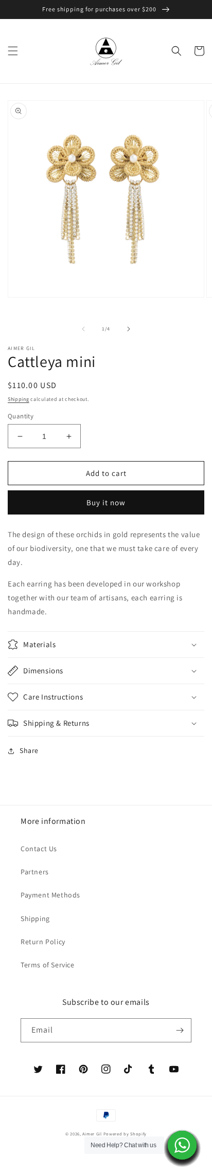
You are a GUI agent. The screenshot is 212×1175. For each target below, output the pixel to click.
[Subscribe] (179, 1030)
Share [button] (29, 750)
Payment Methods (50, 894)
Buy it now (106, 502)
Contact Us (39, 848)
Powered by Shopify (125, 1133)
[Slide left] (83, 329)
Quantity (20, 416)
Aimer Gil (91, 1133)
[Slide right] (128, 329)
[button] (13, 51)
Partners (35, 871)
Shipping (18, 399)
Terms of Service (48, 964)
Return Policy (43, 941)
